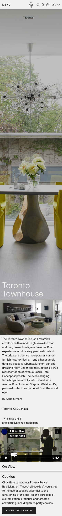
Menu (6, 4)
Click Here (8, 482)
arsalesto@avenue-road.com (20, 422)
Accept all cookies (19, 510)
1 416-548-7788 (11, 418)
